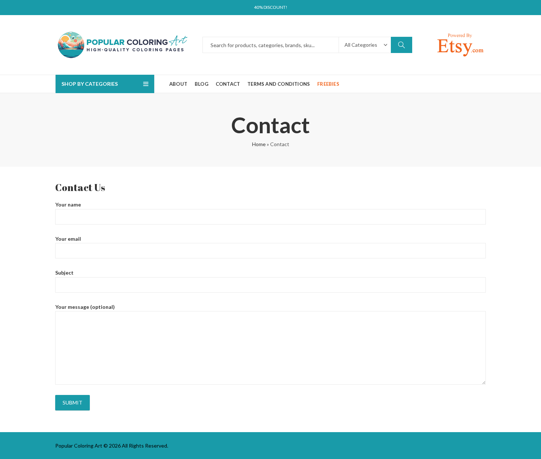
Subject (64, 272)
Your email (68, 239)
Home (259, 144)
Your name (68, 204)
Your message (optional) (85, 307)
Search (401, 45)
